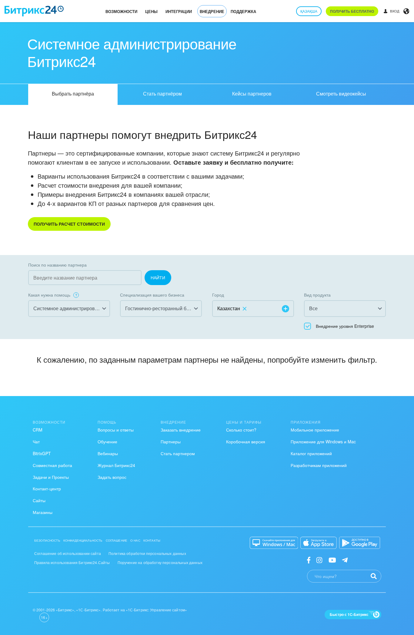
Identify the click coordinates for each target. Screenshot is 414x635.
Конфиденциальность (83, 540)
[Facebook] (308, 559)
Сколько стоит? (241, 430)
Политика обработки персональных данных (147, 553)
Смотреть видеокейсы (341, 93)
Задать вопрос (112, 477)
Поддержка (243, 11)
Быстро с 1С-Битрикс (349, 614)
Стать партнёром (162, 93)
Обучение (107, 441)
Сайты (39, 500)
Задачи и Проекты (51, 477)
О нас (135, 540)
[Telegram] (345, 559)
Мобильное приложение (315, 430)
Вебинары (108, 453)
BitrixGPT (42, 453)
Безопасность (47, 540)
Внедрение (212, 11)
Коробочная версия (245, 441)
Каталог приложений (311, 453)
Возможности (121, 11)
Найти (158, 277)
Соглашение (117, 540)
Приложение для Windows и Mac (323, 441)
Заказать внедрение (181, 430)
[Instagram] (319, 559)
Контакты (151, 540)
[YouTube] (332, 559)
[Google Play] (359, 543)
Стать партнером (178, 453)
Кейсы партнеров (252, 93)
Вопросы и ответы (116, 430)
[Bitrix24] (34, 11)
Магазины (42, 512)
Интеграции (178, 11)
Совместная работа (52, 465)
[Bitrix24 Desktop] (274, 543)
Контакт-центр (47, 488)
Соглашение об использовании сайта (67, 553)
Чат (36, 441)
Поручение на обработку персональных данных (160, 562)
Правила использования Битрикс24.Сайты (72, 562)
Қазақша (308, 11)
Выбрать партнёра (73, 93)
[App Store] (318, 543)
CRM (37, 430)
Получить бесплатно (352, 11)
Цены (151, 11)
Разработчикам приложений (319, 465)
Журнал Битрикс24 (116, 465)
